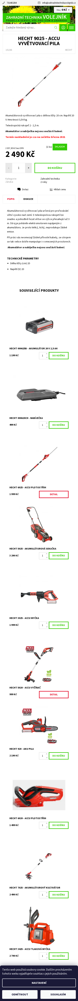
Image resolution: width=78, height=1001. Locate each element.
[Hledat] (56, 27)
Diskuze (28, 199)
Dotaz (25, 189)
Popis (11, 199)
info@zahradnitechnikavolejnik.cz (59, 3)
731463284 (12, 3)
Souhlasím (58, 994)
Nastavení (39, 983)
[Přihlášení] (63, 27)
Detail (54, 494)
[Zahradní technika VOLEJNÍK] (39, 17)
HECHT (68, 50)
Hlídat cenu (60, 189)
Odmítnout (20, 994)
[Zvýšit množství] (47, 354)
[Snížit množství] (47, 357)
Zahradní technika (50, 179)
